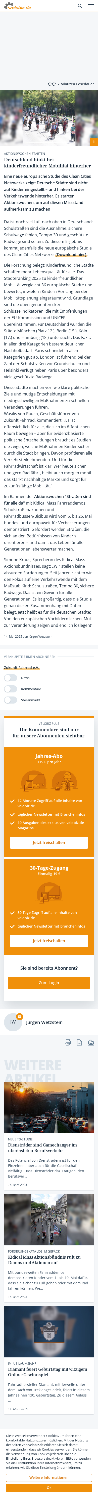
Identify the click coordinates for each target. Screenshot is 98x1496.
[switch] (10, 677)
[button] (49, 1488)
